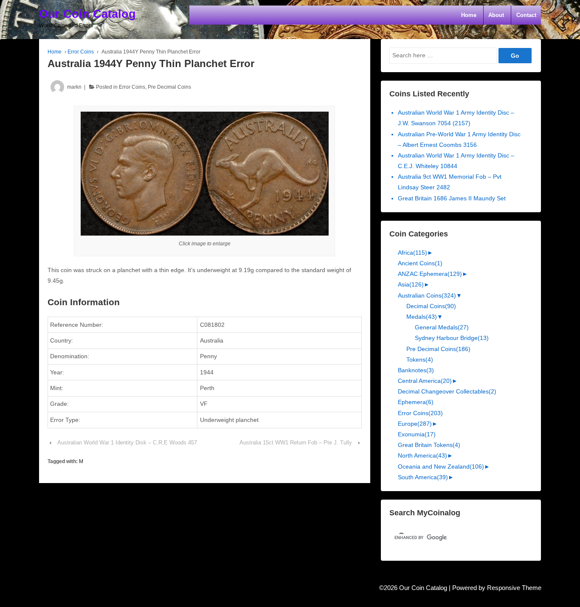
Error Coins (81, 52)
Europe (415, 423)
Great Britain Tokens (429, 444)
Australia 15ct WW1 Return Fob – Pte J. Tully (295, 442)
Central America (425, 380)
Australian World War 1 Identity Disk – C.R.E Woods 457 (127, 442)
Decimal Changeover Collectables (447, 391)
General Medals (442, 327)
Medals (421, 316)
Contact (526, 15)
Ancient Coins (420, 263)
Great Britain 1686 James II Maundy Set (452, 198)
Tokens (419, 359)
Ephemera (416, 402)
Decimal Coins (431, 306)
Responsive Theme (514, 588)
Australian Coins (427, 295)
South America (423, 477)
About (496, 15)
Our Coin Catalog (87, 14)
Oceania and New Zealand (441, 466)
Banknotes (416, 370)
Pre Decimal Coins (169, 87)
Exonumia (417, 434)
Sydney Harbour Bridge (452, 337)
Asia (411, 284)
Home (468, 15)
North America (422, 455)
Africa (412, 252)
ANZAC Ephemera (430, 273)
